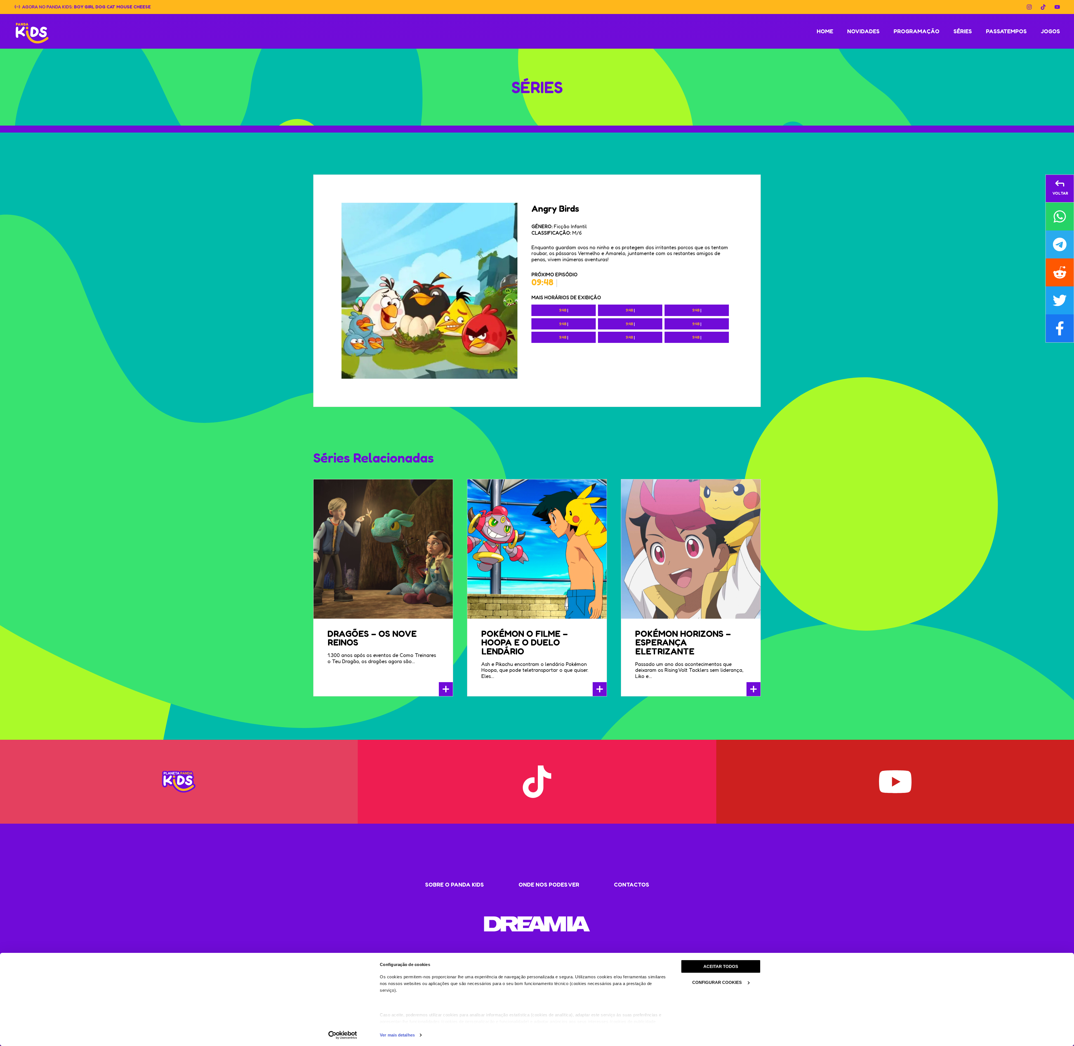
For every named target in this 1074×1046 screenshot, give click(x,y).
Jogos (1050, 31)
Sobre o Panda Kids (454, 884)
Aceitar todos (720, 966)
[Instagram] (1029, 7)
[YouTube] (1057, 7)
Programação (916, 31)
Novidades (863, 31)
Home (825, 31)
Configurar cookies (717, 982)
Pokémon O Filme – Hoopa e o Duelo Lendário (524, 642)
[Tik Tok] (1043, 7)
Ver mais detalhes (397, 1035)
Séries (962, 31)
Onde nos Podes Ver (549, 884)
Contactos (631, 884)
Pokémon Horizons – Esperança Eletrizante (683, 642)
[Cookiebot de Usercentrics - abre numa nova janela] (342, 1035)
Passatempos (1006, 31)
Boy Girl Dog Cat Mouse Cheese (112, 6)
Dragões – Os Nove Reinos (372, 638)
